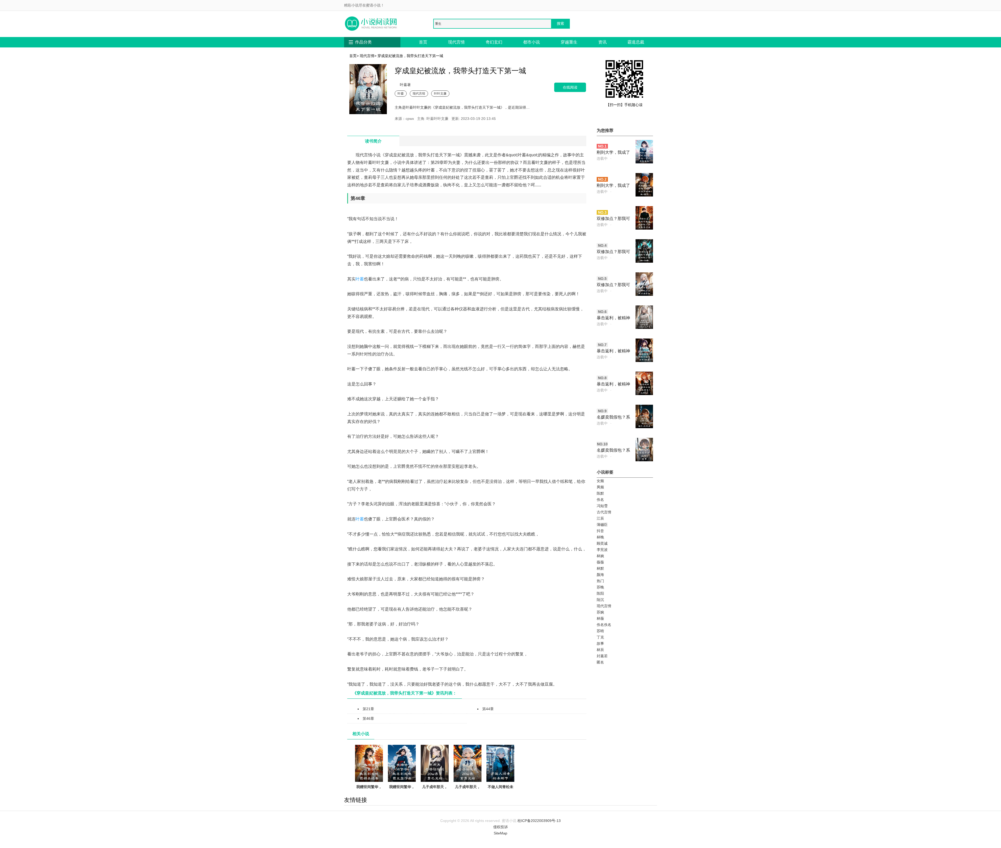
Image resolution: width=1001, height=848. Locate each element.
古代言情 (604, 512)
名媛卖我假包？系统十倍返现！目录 (613, 450)
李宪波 (602, 550)
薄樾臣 (602, 525)
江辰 (600, 518)
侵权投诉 (500, 827)
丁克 (600, 637)
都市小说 (531, 42)
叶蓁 (401, 93)
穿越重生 (569, 42)
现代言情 (456, 42)
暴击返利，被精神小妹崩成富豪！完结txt (613, 384)
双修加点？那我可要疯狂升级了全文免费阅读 (613, 219)
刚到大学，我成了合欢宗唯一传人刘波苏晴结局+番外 (613, 186)
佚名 (600, 499)
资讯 (602, 42)
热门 (600, 581)
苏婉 (600, 612)
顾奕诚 (602, 543)
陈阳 (600, 593)
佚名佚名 (604, 625)
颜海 (600, 575)
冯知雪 (602, 506)
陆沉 (600, 600)
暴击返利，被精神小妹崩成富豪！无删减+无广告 (613, 318)
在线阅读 (570, 87)
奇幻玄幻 (494, 42)
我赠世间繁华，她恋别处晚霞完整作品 (402, 793)
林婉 (600, 556)
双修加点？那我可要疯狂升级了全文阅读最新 (613, 285)
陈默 (600, 493)
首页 (423, 42)
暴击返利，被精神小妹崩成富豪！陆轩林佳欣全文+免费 (613, 351)
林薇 (600, 618)
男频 (600, 487)
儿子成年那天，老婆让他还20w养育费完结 (467, 793)
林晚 (600, 537)
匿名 (600, 662)
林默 (600, 568)
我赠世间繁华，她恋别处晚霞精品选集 (369, 793)
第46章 (368, 718)
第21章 (368, 709)
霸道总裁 (635, 42)
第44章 (488, 709)
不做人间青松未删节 (500, 790)
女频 (600, 481)
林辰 (600, 650)
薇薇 (600, 562)
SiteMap (500, 833)
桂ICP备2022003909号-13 (539, 821)
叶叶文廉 (440, 93)
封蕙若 (602, 656)
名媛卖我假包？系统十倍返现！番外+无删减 (613, 417)
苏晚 (600, 587)
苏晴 (600, 631)
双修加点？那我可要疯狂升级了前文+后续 (613, 252)
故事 (600, 643)
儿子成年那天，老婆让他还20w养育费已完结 (435, 793)
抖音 (600, 531)
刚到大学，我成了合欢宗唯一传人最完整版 (613, 153)
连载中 (602, 158)
